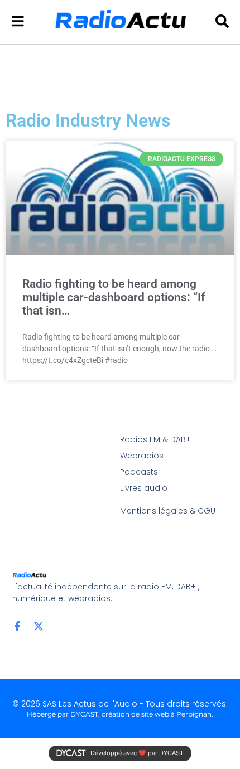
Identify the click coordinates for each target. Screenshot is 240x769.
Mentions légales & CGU (167, 510)
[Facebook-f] (17, 626)
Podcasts (139, 471)
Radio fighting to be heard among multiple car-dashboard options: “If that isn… (113, 297)
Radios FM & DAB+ (155, 439)
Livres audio (143, 488)
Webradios (142, 455)
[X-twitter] (38, 626)
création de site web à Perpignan (157, 714)
